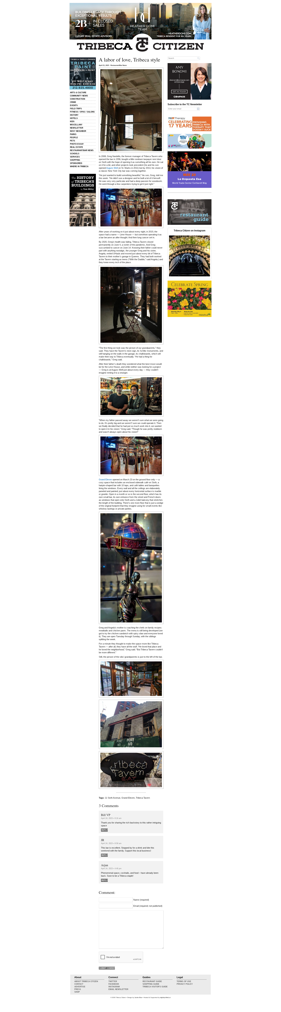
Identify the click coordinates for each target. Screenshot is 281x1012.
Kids (72, 121)
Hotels (74, 118)
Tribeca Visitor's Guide (155, 987)
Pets (72, 141)
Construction (77, 99)
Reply (104, 830)
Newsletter (76, 128)
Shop (77, 992)
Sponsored (76, 163)
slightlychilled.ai (165, 997)
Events (74, 105)
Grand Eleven (105, 479)
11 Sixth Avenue (112, 798)
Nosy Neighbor (78, 131)
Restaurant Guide (152, 981)
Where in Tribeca (79, 166)
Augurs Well (112, 168)
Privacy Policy (185, 984)
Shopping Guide (151, 984)
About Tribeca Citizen (86, 981)
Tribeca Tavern (143, 798)
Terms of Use (184, 981)
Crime (73, 102)
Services (75, 157)
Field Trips (76, 109)
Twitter (112, 981)
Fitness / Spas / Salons (82, 112)
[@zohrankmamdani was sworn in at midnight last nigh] (189, 255)
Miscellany (76, 125)
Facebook (113, 984)
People (74, 137)
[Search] (198, 58)
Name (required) (141, 900)
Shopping (75, 160)
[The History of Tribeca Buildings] (83, 200)
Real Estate (76, 147)
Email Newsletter (118, 989)
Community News (79, 96)
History (74, 115)
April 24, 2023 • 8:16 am (111, 818)
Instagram (114, 987)
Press (77, 989)
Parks (73, 134)
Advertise (79, 987)
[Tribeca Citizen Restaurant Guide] (189, 224)
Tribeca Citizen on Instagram (189, 230)
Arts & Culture (78, 92)
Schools (74, 154)
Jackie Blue (138, 997)
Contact (78, 984)
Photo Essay (77, 144)
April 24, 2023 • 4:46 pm (111, 868)
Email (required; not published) (147, 906)
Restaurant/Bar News (82, 150)
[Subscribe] (198, 108)
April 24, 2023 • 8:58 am (111, 843)
